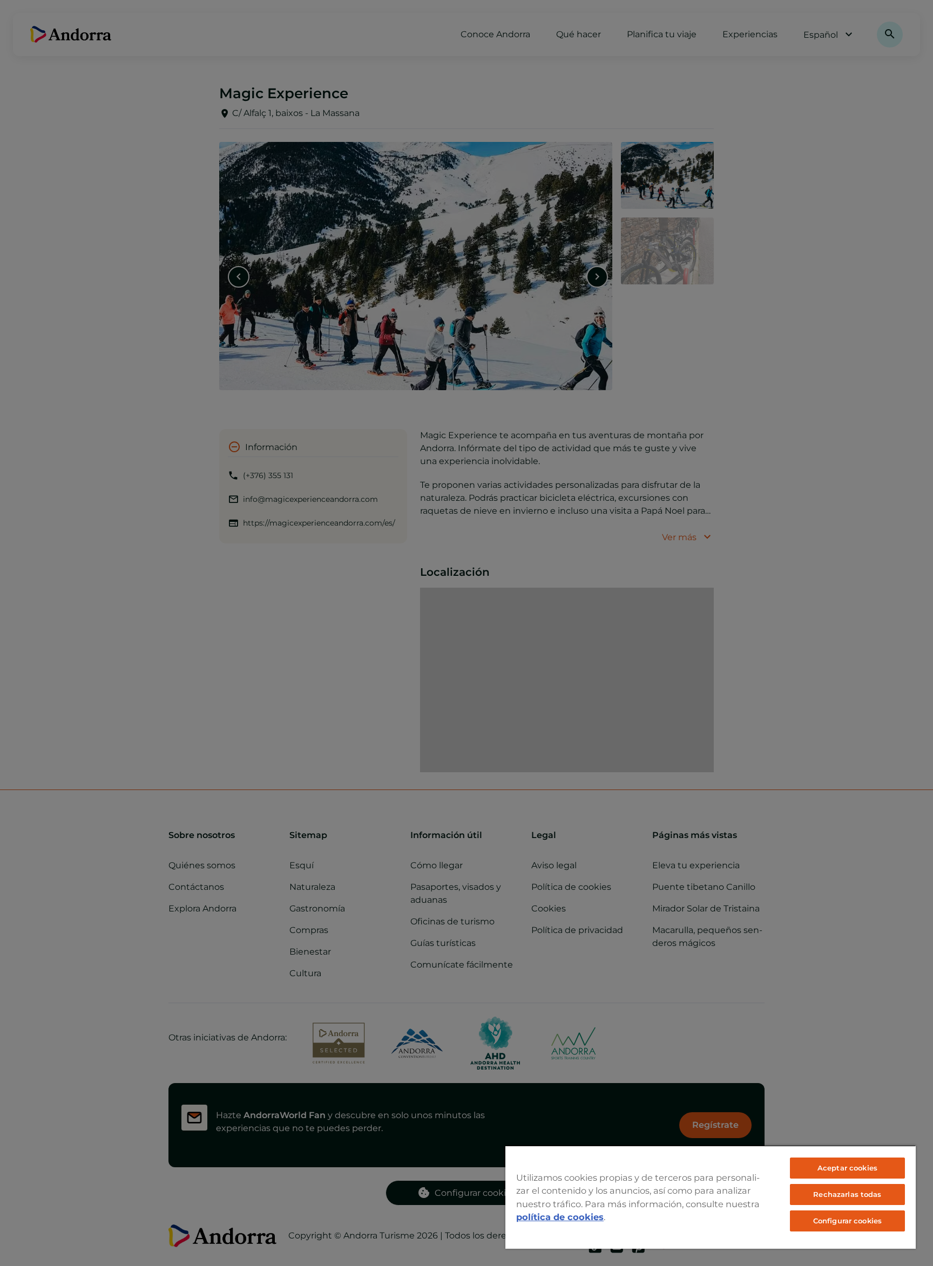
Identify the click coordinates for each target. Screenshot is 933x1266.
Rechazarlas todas (847, 1194)
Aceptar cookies (847, 1167)
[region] (710, 1197)
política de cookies (560, 1216)
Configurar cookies (847, 1220)
